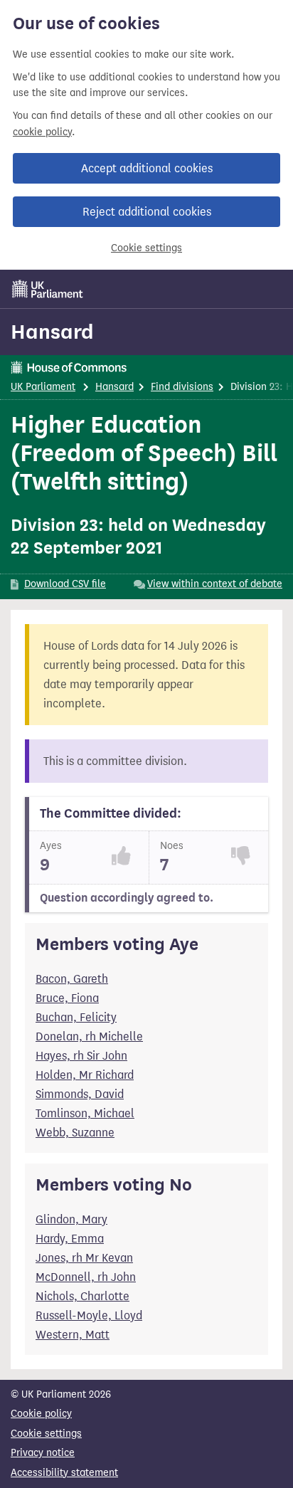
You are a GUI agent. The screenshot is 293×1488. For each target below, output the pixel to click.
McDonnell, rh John (86, 1277)
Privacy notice (43, 1453)
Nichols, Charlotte (82, 1296)
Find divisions (182, 387)
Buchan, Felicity (76, 1017)
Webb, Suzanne (75, 1132)
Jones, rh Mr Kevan (84, 1258)
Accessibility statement (64, 1473)
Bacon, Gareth (72, 979)
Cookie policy (41, 1414)
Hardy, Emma (70, 1238)
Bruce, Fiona (67, 998)
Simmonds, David (80, 1094)
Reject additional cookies (146, 211)
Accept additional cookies (147, 168)
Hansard (52, 331)
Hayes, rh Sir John (81, 1055)
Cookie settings (146, 248)
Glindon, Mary (71, 1219)
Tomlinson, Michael (85, 1113)
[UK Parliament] (48, 289)
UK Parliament (43, 387)
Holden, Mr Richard (85, 1075)
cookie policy (42, 132)
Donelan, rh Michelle (89, 1036)
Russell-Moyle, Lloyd (89, 1315)
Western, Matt (73, 1334)
